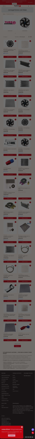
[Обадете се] (33, 432)
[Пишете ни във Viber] (33, 429)
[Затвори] (22, 427)
